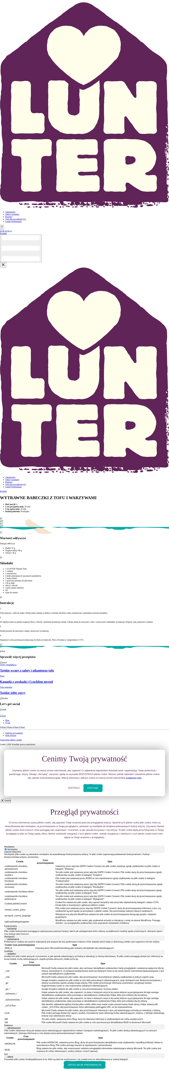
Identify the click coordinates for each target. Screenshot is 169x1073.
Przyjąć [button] (93, 788)
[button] (5, 845)
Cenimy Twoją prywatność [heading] (84, 758)
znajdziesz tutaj (133, 778)
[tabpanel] (84, 889)
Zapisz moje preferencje (84, 1064)
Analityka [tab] (8, 951)
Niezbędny (12, 849)
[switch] (5, 928)
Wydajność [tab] (9, 937)
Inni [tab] (6, 1054)
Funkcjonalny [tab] (10, 926)
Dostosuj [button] (74, 788)
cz (11, 231)
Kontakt (3, 233)
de (4, 231)
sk (6, 231)
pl (2, 226)
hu (8, 231)
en (1, 231)
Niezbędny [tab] (9, 847)
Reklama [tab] (8, 1025)
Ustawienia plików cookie (11, 740)
